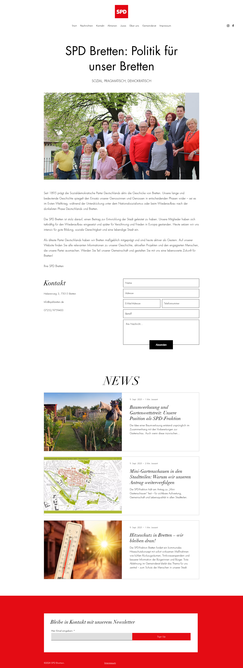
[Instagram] (228, 25)
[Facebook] (233, 25)
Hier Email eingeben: (62, 631)
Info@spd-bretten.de (54, 302)
